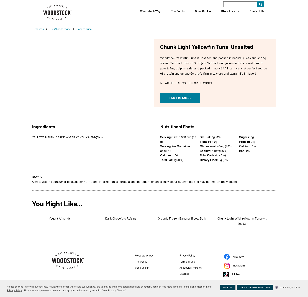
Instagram (243, 266)
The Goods (178, 11)
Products (38, 29)
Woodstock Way (150, 11)
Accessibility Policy (195, 268)
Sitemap (184, 273)
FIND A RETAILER (180, 97)
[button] (288, 287)
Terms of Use (191, 262)
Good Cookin (203, 11)
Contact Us (257, 11)
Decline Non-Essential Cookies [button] (255, 287)
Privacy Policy (14, 291)
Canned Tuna (84, 29)
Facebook (243, 257)
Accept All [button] (227, 287)
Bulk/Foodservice (60, 29)
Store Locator (230, 11)
